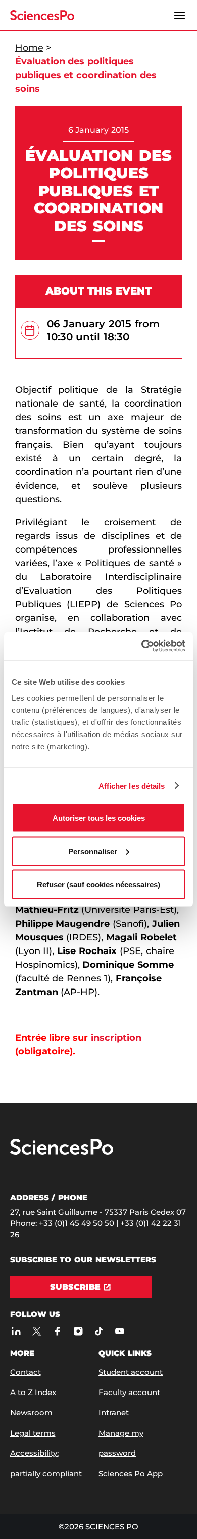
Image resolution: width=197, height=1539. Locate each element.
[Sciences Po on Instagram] (78, 1331)
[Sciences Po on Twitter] (37, 1331)
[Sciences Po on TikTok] (99, 1331)
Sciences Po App (130, 1473)
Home (29, 47)
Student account (130, 1372)
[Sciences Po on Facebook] (58, 1331)
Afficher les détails (131, 785)
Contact (25, 1372)
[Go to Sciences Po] (61, 1152)
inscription (116, 1037)
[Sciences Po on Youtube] (120, 1331)
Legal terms (33, 1433)
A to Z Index (33, 1392)
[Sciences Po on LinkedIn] (16, 1331)
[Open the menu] (179, 15)
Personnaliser (92, 851)
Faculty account (129, 1392)
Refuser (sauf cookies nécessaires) (98, 884)
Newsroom (31, 1412)
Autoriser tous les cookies (99, 818)
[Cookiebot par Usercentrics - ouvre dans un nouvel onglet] (141, 646)
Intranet (113, 1412)
